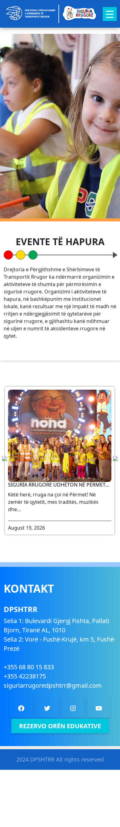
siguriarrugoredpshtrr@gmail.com (53, 685)
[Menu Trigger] (110, 14)
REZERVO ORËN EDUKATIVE (60, 726)
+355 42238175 (25, 676)
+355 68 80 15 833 (29, 667)
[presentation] (115, 458)
